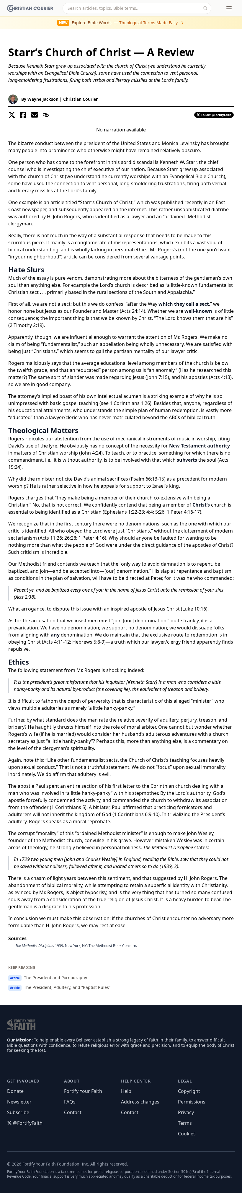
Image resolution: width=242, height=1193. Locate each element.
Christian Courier (80, 99)
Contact (72, 1112)
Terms (185, 1123)
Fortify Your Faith (83, 1091)
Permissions (191, 1101)
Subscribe (18, 1112)
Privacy (186, 1112)
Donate (15, 1091)
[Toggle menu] (229, 8)
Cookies (187, 1133)
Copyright (189, 1091)
